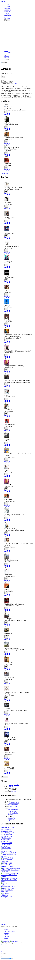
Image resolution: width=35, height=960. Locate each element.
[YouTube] (5, 114)
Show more (4, 777)
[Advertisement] (17, 35)
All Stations (7, 6)
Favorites (7, 18)
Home (6, 51)
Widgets (6, 936)
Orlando (6, 57)
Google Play (12, 818)
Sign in (7, 20)
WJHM (10, 814)
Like (2, 77)
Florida (6, 56)
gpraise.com (13, 806)
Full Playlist (4, 173)
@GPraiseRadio (13, 809)
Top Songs (7, 10)
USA (7, 5)
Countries (7, 11)
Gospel (11, 785)
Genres (6, 13)
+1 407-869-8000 (14, 803)
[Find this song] (6, 112)
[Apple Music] (8, 114)
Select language (5, 943)
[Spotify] (9, 114)
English (13, 791)
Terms (6, 934)
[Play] (3, 953)
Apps (6, 938)
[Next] (5, 953)
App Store (11, 820)
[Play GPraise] (1, 75)
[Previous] (1, 953)
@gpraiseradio (12, 811)
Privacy (6, 933)
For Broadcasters (9, 931)
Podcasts (7, 8)
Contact (6, 929)
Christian (16, 785)
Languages (7, 15)
